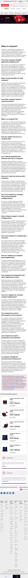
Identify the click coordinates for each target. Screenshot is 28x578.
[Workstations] (21, 13)
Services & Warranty (11, 543)
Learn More (12, 405)
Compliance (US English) (2, 515)
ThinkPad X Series (25, 508)
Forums (16, 535)
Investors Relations (2, 510)
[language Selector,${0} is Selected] (2, 1)
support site (12, 386)
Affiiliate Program (16, 554)
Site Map (22, 571)
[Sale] (3, 13)
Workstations (11, 529)
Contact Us (21, 507)
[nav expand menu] (2, 8)
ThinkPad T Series (25, 505)
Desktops (11, 526)
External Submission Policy (5, 573)
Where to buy (16, 545)
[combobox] (20, 5)
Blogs (16, 537)
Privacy (4, 571)
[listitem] (13, 402)
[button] (27, 1)
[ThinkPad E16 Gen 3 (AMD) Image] (5, 437)
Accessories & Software (11, 538)
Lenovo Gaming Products (11, 518)
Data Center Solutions (11, 533)
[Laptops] (8, 13)
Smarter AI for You (11, 507)
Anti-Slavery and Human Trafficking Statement (19, 573)
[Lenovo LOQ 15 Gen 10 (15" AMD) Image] (5, 402)
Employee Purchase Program (16, 558)
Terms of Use (17, 571)
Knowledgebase (16, 565)
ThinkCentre (25, 522)
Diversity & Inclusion (2, 528)
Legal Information (2, 520)
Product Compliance (16, 549)
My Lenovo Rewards (16, 532)
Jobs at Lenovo (2, 524)
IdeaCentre (25, 525)
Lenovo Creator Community (16, 506)
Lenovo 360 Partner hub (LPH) (6, 506)
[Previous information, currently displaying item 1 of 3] (2, 19)
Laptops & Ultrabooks (11, 512)
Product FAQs (21, 516)
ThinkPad (25, 511)
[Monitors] (26, 13)
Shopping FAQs (21, 520)
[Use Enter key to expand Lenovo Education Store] (24, 1)
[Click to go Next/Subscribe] (17, 489)
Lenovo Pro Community (16, 512)
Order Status (21, 513)
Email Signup (16, 523)
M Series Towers (25, 518)
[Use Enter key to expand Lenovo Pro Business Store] (17, 1)
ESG (1, 531)
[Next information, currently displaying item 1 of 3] (25, 19)
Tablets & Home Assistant (11, 523)
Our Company (2, 505)
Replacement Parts (11, 552)
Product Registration (16, 527)
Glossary (16, 562)
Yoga (25, 515)
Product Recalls (11, 548)
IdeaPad (25, 513)
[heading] (18, 399)
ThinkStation (25, 534)
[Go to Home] (5, 5)
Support (21, 510)
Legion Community (16, 518)
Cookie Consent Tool (10, 571)
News (1, 507)
